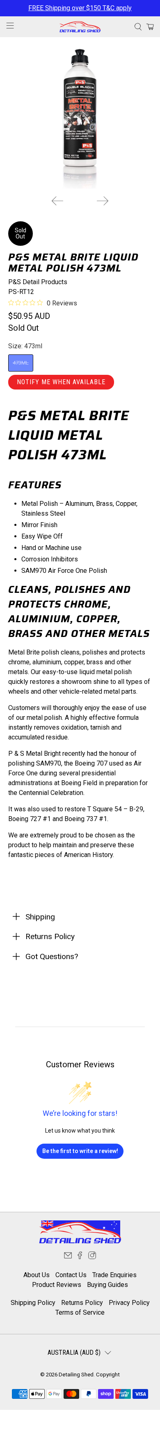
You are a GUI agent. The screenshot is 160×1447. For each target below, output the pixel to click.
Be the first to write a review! (80, 1151)
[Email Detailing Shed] (68, 1257)
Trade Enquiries (114, 1275)
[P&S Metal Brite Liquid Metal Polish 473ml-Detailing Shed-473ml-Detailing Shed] (80, 117)
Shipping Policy (33, 1303)
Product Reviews (56, 1285)
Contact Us (71, 1275)
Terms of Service (80, 1312)
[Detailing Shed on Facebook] (80, 1257)
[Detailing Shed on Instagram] (92, 1257)
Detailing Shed (76, 1374)
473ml (21, 363)
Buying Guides (107, 1285)
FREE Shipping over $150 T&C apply (80, 8)
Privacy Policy (129, 1303)
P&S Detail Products (37, 282)
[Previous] (57, 201)
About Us (36, 1275)
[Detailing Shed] (80, 26)
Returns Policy (82, 1303)
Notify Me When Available (61, 382)
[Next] (102, 201)
